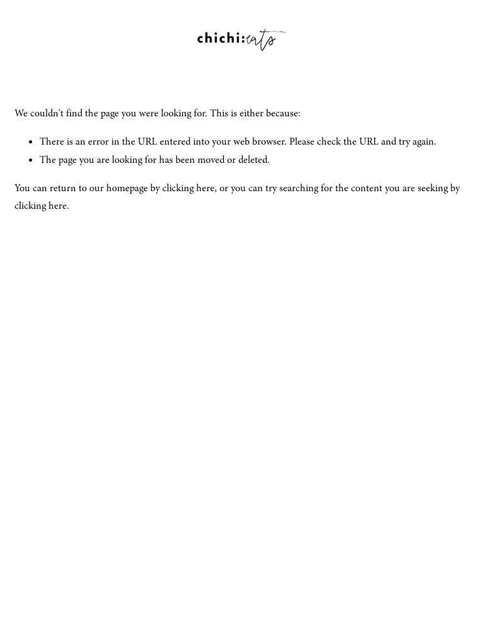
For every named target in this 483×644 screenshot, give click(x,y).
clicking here (188, 188)
